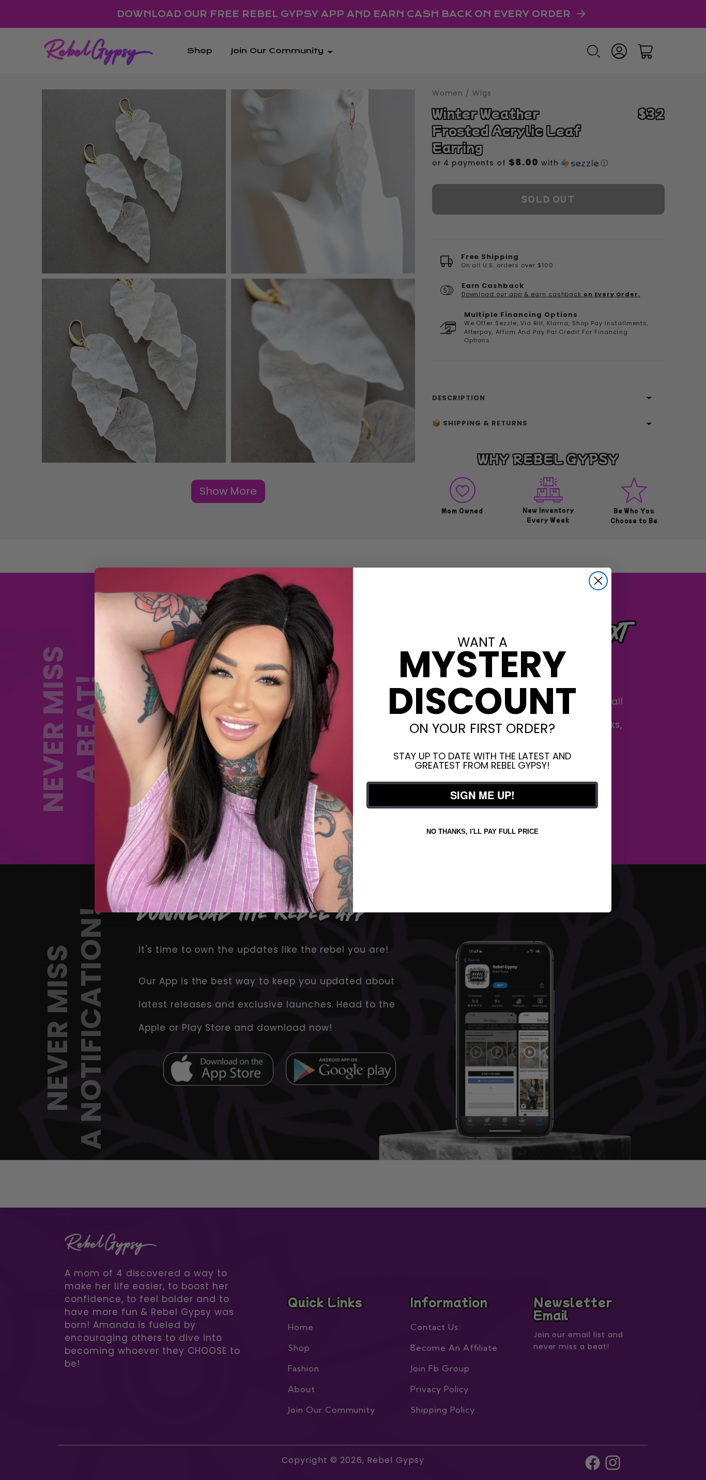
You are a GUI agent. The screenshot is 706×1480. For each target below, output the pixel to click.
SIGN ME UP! (482, 794)
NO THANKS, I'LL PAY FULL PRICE (482, 831)
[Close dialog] (598, 581)
